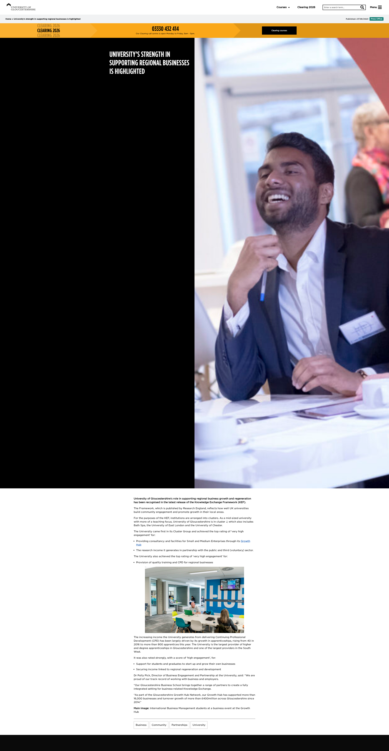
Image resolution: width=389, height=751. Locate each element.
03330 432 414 (165, 29)
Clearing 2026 (306, 7)
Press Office (376, 19)
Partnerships (179, 725)
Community (159, 725)
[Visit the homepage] (21, 7)
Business (141, 725)
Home (8, 19)
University (199, 725)
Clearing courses (279, 30)
